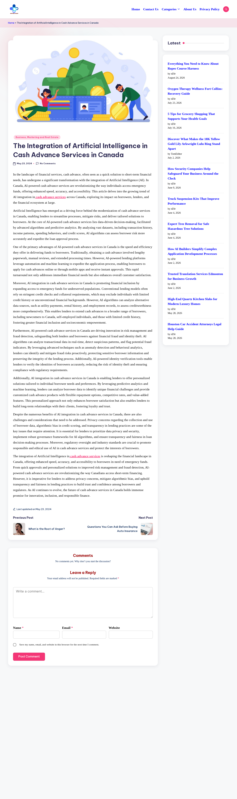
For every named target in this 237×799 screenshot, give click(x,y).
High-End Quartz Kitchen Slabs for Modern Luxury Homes (192, 301)
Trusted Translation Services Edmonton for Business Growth (195, 276)
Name (18, 627)
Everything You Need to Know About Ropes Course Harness (193, 66)
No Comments (48, 163)
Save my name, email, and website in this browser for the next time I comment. (59, 644)
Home (11, 22)
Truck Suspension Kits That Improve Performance (193, 201)
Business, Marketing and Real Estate (37, 137)
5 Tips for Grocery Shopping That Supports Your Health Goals (191, 116)
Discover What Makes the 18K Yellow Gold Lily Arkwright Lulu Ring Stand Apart (194, 143)
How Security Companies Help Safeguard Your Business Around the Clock (193, 173)
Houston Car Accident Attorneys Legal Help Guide (194, 326)
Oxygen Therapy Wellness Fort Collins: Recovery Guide (195, 91)
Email (67, 627)
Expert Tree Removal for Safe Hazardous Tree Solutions (188, 226)
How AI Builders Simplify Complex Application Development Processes (192, 251)
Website (114, 627)
